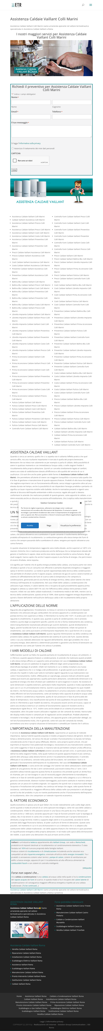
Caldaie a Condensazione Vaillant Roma (67, 996)
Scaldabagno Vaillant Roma (23, 968)
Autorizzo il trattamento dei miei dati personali (34, 148)
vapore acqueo (20, 879)
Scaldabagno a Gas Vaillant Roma (33, 1008)
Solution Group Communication (71, 1024)
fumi (32, 879)
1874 (23, 848)
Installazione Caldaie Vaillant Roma (27, 957)
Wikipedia (87, 868)
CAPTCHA (15, 153)
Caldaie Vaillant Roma (21, 984)
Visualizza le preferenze (70, 525)
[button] (81, 503)
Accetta (30, 525)
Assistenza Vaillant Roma (22, 964)
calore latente (81, 879)
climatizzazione (50, 851)
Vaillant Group (59, 842)
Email (14, 111)
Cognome (56, 106)
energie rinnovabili (76, 854)
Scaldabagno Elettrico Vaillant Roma (27, 961)
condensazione (84, 877)
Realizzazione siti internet (45, 1024)
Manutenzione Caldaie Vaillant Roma (27, 972)
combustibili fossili (19, 863)
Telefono (57, 111)
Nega (49, 525)
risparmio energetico (36, 854)
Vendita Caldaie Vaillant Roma (24, 949)
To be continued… (30, 886)
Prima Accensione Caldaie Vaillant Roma (67, 1002)
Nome (14, 106)
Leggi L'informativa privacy (51, 1021)
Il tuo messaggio (20, 122)
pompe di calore (56, 857)
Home (19, 996)
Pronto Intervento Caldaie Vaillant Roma (29, 976)
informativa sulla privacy (30, 143)
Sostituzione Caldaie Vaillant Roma (26, 980)
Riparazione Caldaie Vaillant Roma (26, 953)
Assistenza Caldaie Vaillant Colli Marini (26, 890)
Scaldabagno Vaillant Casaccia (69, 926)
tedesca (34, 842)
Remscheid (80, 842)
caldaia (45, 877)
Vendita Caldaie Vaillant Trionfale (70, 930)
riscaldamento (33, 851)
